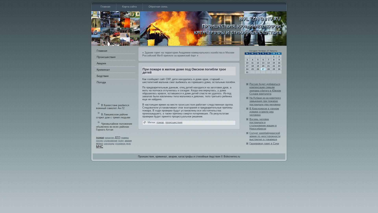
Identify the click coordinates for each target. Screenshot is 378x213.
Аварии (101, 63)
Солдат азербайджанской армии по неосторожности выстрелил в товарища (264, 136)
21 (268, 66)
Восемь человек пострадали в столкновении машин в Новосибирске (263, 124)
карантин (109, 137)
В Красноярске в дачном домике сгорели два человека (264, 112)
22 (274, 66)
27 (263, 69)
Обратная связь (158, 6)
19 (258, 66)
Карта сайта (129, 6)
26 (258, 69)
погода (99, 140)
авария (128, 140)
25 (252, 69)
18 (252, 66)
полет (121, 140)
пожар (100, 137)
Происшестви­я (106, 57)
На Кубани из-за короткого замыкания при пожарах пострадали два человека (265, 101)
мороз (99, 143)
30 (279, 69)
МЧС (99, 146)
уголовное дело (123, 143)
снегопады (109, 143)
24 (247, 69)
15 (274, 63)
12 (258, 63)
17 (247, 66)
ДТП (117, 137)
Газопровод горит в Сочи (264, 143)
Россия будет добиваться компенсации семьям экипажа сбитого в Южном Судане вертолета (265, 89)
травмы (125, 137)
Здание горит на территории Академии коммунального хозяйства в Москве (189, 52)
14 (268, 63)
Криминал (103, 69)
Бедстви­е (103, 76)
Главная (105, 6)
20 (263, 66)
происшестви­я (186, 104)
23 (279, 66)
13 (263, 63)
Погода (101, 82)
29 (274, 69)
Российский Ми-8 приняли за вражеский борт (169, 55)
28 (268, 69)
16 (279, 63)
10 (247, 63)
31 (247, 72)
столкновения (110, 140)
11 (252, 63)
